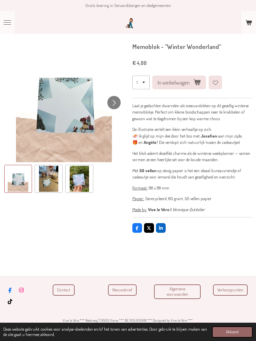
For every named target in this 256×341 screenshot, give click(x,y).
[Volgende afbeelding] (114, 102)
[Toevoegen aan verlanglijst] (215, 82)
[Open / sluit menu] (7, 22)
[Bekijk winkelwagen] (248, 22)
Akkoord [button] (232, 331)
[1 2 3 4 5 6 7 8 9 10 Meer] (141, 82)
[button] (18, 179)
